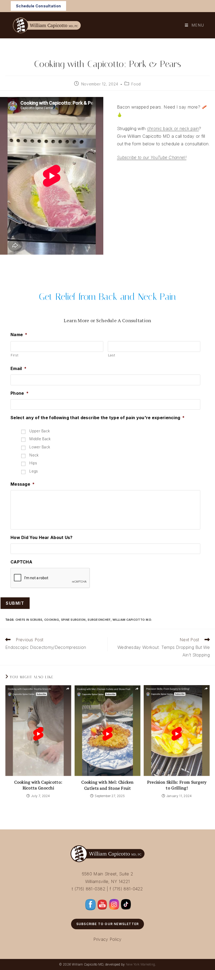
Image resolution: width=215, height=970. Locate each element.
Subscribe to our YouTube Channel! (151, 157)
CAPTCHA (21, 561)
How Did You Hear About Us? (41, 537)
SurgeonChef (99, 620)
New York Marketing (140, 964)
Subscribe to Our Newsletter (107, 924)
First (14, 355)
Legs (33, 471)
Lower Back (39, 447)
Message (22, 484)
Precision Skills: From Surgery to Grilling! (177, 785)
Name (19, 334)
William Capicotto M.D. (132, 620)
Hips (33, 463)
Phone (19, 393)
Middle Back (40, 439)
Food (136, 84)
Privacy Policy (107, 939)
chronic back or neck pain (173, 128)
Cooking (51, 620)
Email (18, 368)
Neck (34, 455)
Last (111, 355)
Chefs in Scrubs (28, 620)
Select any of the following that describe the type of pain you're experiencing (97, 417)
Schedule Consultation (38, 6)
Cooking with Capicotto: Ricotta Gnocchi (38, 785)
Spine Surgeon (73, 620)
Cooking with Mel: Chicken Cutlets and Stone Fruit (107, 785)
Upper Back (39, 431)
